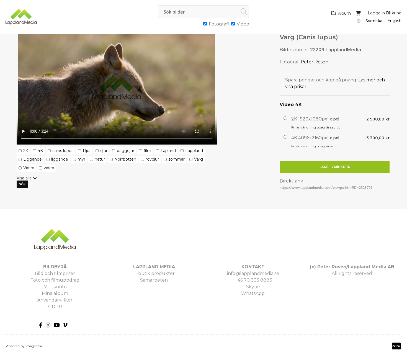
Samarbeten (154, 280)
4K (40, 150)
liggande (59, 159)
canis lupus (62, 150)
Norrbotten (125, 159)
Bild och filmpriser (55, 273)
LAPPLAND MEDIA (154, 266)
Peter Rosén (314, 62)
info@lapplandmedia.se (253, 273)
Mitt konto (55, 286)
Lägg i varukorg (335, 166)
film (147, 150)
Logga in (376, 13)
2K (25, 150)
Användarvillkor (55, 300)
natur (100, 159)
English (394, 20)
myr (81, 159)
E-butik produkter (154, 273)
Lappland (194, 150)
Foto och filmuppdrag (54, 280)
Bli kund (393, 13)
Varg (198, 159)
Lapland (168, 150)
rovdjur (152, 159)
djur (103, 150)
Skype (253, 286)
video (49, 167)
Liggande (32, 159)
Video (28, 167)
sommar (176, 159)
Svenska (373, 20)
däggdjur (125, 150)
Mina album (55, 293)
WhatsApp (253, 293)
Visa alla (24, 178)
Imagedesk (34, 346)
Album (344, 13)
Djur (87, 150)
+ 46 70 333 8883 (253, 280)
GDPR (55, 306)
